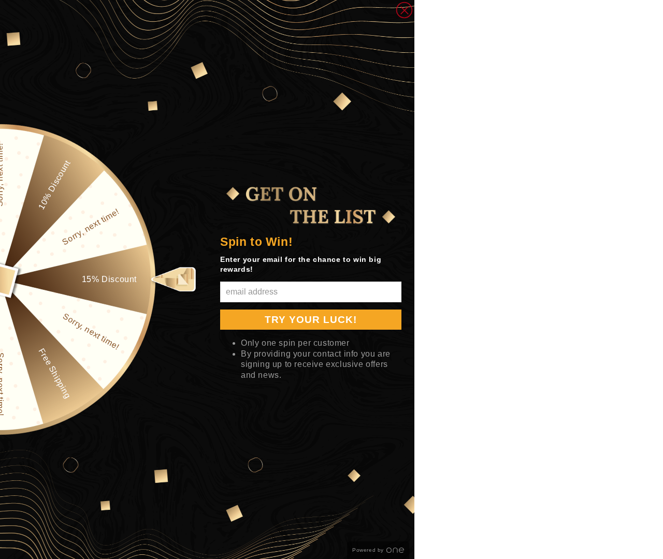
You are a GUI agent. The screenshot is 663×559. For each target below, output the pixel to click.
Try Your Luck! (311, 319)
